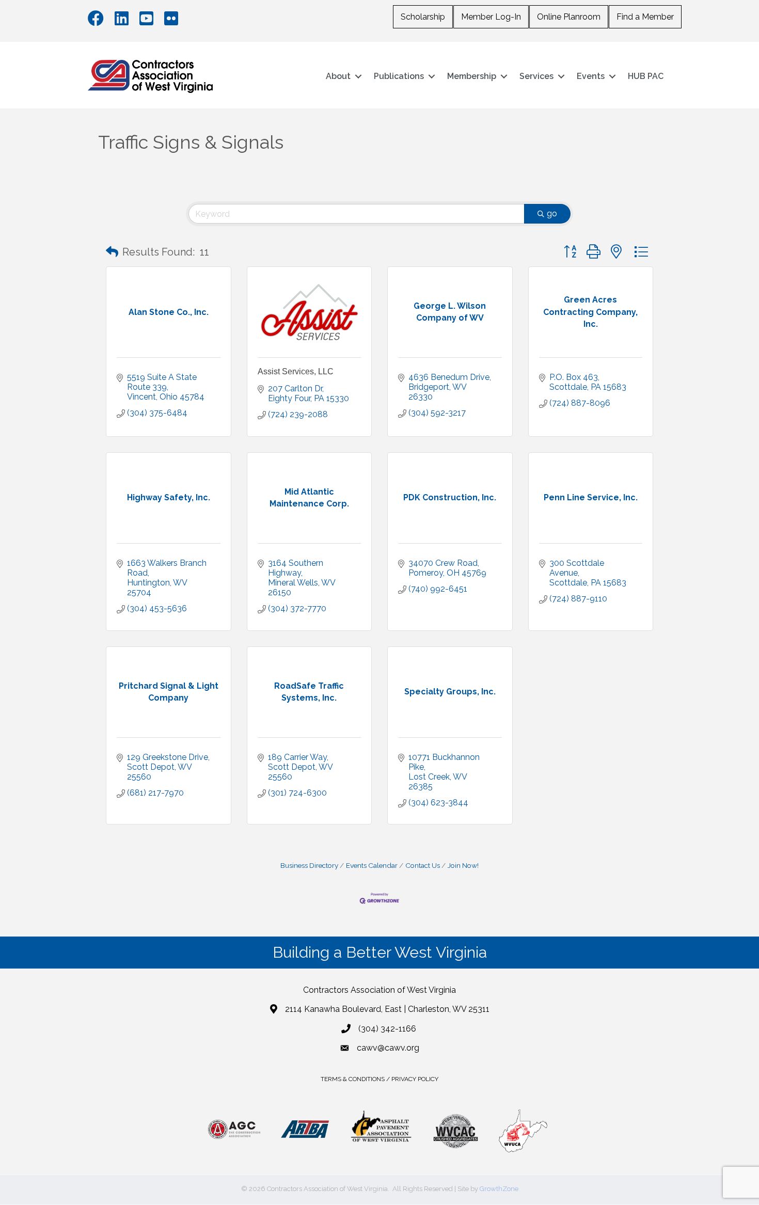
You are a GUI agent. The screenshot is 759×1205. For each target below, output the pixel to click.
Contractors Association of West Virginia (379, 990)
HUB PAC (645, 76)
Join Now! (463, 865)
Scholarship (423, 17)
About (338, 76)
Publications (399, 76)
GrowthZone (499, 1189)
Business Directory (309, 865)
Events (591, 76)
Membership (471, 76)
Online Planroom (568, 17)
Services (536, 76)
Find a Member (645, 17)
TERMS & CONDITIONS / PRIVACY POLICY (379, 1079)
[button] (112, 252)
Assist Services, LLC (296, 371)
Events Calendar (372, 865)
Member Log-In (491, 17)
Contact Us (422, 865)
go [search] (552, 213)
